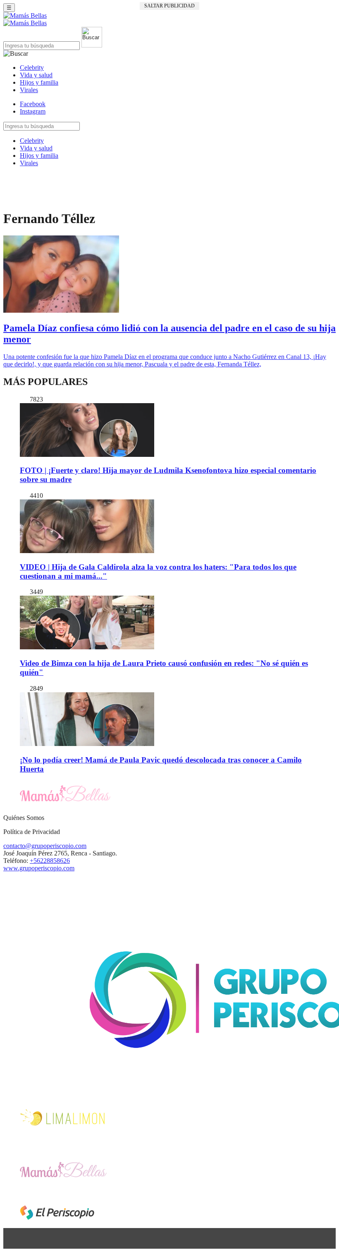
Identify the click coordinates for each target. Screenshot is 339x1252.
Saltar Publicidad (169, 6)
